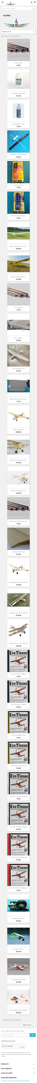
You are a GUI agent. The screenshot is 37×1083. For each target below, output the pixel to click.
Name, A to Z (18, 32)
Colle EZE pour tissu (18, 124)
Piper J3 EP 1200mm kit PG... (18, 460)
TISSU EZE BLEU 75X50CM (18, 674)
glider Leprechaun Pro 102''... (19, 246)
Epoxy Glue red (18, 185)
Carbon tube (18, 63)
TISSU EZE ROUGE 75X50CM (18, 857)
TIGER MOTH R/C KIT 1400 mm (18, 643)
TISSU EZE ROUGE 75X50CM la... (18, 888)
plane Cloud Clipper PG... (18, 491)
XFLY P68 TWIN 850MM (18, 979)
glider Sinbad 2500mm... (18, 277)
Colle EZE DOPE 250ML (18, 93)
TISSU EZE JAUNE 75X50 (18, 735)
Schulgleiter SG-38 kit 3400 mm (18, 613)
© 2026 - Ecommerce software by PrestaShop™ (15, 1081)
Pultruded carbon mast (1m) (18, 521)
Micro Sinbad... (18, 338)
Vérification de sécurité (8, 1041)
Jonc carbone (19, 307)
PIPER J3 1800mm (18, 429)
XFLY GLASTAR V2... (18, 949)
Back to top (28, 1025)
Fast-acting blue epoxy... (18, 215)
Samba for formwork (18, 552)
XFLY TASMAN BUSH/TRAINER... (18, 1010)
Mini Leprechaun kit (18, 368)
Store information (8, 1078)
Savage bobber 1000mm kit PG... (18, 582)
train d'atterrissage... (18, 918)
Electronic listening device (18, 154)
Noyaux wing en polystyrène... (18, 399)
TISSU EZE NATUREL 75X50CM (18, 796)
